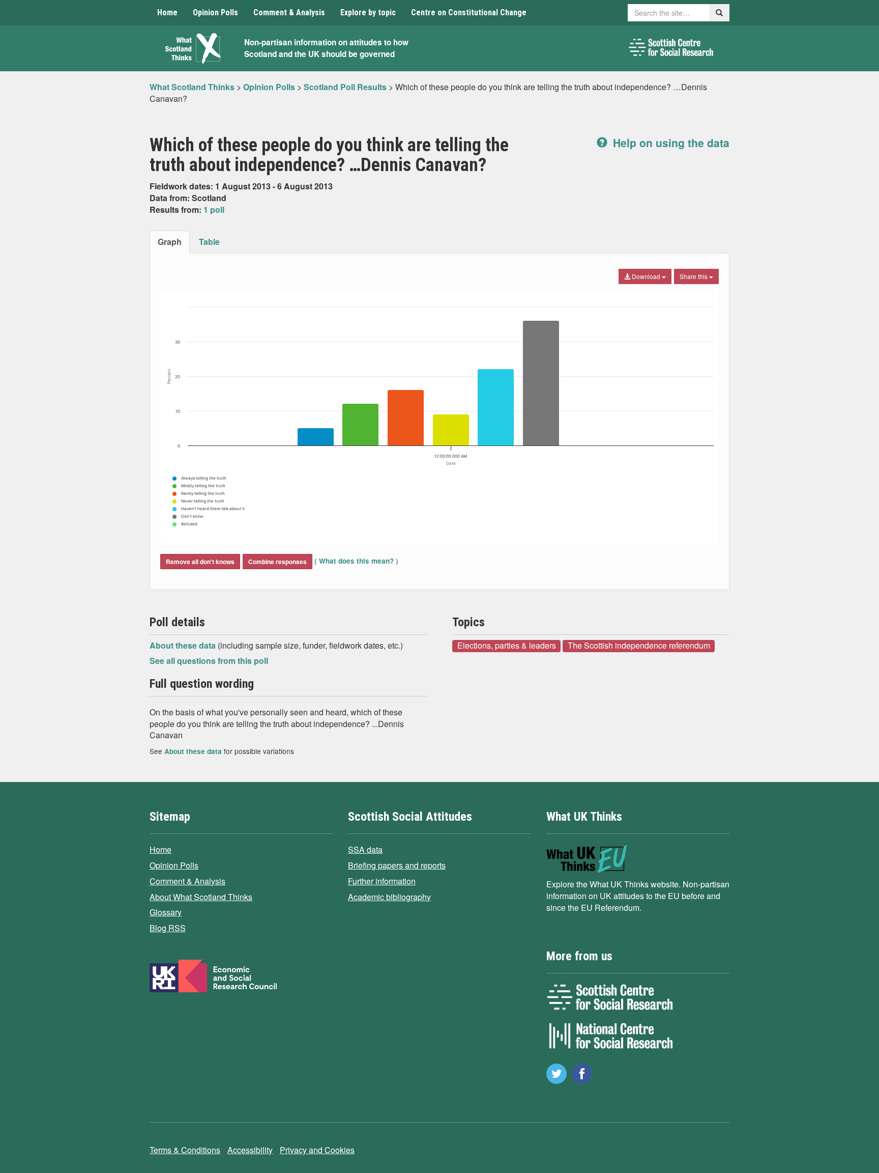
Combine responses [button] (277, 561)
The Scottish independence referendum (639, 645)
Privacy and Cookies (317, 1150)
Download (646, 276)
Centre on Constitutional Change (468, 12)
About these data (184, 645)
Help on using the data (669, 142)
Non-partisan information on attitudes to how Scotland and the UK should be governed (326, 48)
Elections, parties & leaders (506, 645)
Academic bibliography (389, 897)
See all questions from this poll (209, 660)
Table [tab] (209, 241)
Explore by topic (368, 12)
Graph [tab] (170, 241)
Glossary (166, 912)
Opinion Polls (215, 12)
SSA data (365, 849)
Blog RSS (168, 928)
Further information (382, 881)
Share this (694, 276)
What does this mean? (356, 561)
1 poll (213, 209)
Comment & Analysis (289, 12)
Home (167, 12)
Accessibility (250, 1150)
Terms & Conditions (185, 1150)
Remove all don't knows (200, 561)
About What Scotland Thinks (201, 897)
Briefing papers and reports (397, 865)
